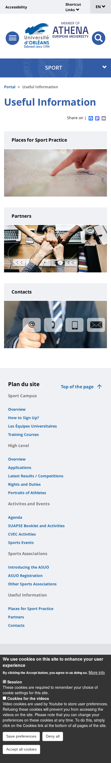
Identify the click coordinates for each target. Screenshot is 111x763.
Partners (16, 616)
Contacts (16, 625)
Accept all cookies (21, 749)
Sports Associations (27, 553)
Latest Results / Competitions (35, 475)
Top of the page (77, 387)
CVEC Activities (22, 534)
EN (99, 6)
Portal (9, 86)
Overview (17, 409)
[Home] (37, 34)
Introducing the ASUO (28, 567)
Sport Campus (22, 395)
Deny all (53, 736)
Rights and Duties (24, 484)
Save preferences (21, 736)
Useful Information (27, 595)
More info (97, 672)
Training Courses (23, 434)
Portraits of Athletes (27, 492)
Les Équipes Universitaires (32, 426)
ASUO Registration (25, 575)
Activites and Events (29, 503)
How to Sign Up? (23, 417)
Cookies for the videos (28, 698)
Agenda (15, 517)
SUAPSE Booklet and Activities (36, 525)
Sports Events (21, 542)
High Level (18, 445)
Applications (19, 467)
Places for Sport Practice (30, 608)
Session (14, 681)
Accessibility (16, 7)
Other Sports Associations (32, 583)
